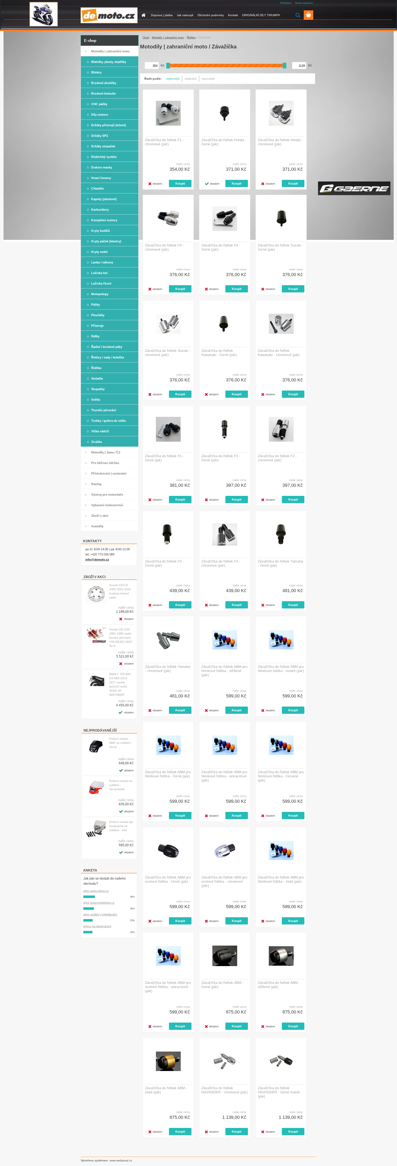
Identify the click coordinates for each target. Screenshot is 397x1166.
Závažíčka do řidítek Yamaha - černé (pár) (280, 563)
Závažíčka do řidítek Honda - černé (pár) (223, 142)
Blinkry (96, 72)
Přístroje (97, 325)
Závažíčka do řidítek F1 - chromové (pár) (164, 142)
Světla (95, 399)
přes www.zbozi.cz (96, 891)
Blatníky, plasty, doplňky (108, 62)
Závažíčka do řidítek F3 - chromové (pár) (220, 563)
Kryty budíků (100, 230)
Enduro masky (101, 167)
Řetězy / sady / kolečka (107, 357)
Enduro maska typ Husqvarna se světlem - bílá (121, 826)
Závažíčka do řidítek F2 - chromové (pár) (277, 458)
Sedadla (97, 378)
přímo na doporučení (97, 926)
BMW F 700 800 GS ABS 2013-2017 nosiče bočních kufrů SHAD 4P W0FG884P (119, 684)
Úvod (146, 37)
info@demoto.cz (97, 559)
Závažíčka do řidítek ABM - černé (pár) (222, 985)
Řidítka (96, 368)
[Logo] (109, 15)
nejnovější (208, 78)
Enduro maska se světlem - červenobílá (120, 785)
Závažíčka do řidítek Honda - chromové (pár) (280, 142)
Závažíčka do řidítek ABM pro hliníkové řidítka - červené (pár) (281, 776)
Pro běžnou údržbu (105, 463)
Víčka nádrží (100, 431)
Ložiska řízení (101, 283)
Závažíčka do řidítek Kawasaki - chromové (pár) (279, 353)
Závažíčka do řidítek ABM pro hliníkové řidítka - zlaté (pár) (281, 879)
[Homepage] (143, 15)
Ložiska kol (99, 273)
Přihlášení (286, 3)
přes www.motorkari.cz (99, 902)
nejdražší (191, 78)
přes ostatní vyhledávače (100, 914)
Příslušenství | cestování (108, 473)
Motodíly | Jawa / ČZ (105, 452)
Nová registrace (304, 3)
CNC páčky (99, 104)
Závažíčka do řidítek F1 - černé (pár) (164, 458)
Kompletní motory (104, 220)
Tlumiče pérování (103, 410)
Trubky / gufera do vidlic (108, 420)
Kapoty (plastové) (104, 199)
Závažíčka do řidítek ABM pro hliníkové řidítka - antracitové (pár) (224, 776)
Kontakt (233, 15)
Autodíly (97, 526)
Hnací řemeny (101, 178)
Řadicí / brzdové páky (106, 347)
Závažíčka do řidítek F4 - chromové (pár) (164, 247)
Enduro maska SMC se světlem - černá (120, 743)
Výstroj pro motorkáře (107, 494)
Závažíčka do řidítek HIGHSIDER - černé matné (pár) (279, 1092)
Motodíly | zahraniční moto (110, 51)
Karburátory (100, 209)
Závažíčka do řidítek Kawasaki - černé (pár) (219, 353)
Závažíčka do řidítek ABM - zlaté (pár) (166, 1090)
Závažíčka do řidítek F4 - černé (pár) (220, 247)
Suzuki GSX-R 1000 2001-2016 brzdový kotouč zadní (120, 591)
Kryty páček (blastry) (106, 241)
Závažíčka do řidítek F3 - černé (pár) (164, 563)
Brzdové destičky (103, 83)
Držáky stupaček (103, 146)
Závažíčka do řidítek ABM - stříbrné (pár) (279, 985)
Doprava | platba (162, 15)
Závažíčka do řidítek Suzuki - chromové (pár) (167, 353)
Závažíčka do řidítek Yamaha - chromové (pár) (167, 669)
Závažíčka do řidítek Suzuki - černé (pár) (280, 247)
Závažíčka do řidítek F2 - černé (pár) (220, 458)
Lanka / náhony (102, 262)
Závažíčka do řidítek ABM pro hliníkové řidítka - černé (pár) (168, 774)
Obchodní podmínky (210, 15)
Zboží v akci (99, 515)
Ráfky (95, 336)
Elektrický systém (104, 157)
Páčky (95, 304)
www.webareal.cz (121, 1160)
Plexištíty (97, 315)
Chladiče (97, 188)
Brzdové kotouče (103, 93)
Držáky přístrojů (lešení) (108, 125)
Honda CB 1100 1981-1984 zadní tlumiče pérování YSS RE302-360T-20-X (121, 638)
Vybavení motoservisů (107, 505)
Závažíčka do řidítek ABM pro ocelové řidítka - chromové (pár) (224, 881)
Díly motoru (99, 114)
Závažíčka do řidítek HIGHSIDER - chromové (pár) (224, 1090)
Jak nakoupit (185, 15)
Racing (96, 484)
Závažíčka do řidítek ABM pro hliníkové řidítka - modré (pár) (281, 669)
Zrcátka (96, 442)
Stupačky (98, 389)
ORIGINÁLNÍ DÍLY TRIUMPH (261, 15)
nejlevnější (173, 78)
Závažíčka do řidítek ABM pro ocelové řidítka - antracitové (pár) (168, 987)
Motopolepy (99, 294)
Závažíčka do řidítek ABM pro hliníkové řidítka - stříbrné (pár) (224, 671)
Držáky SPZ (99, 135)
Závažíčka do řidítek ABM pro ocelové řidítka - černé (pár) (168, 879)
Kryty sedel (99, 252)
